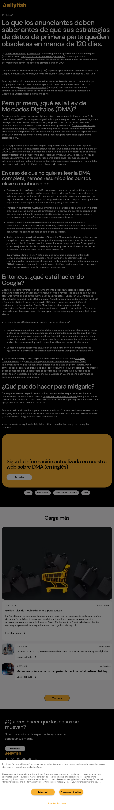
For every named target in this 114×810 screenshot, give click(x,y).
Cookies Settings (57, 803)
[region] (57, 785)
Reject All (43, 792)
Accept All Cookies (71, 792)
